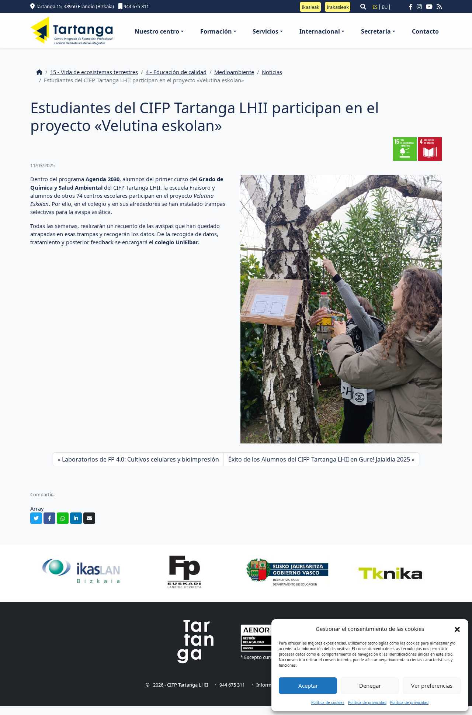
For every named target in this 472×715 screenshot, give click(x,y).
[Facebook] (49, 518)
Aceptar (308, 685)
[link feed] (439, 6)
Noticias (272, 72)
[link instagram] (421, 6)
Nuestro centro (157, 31)
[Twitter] (36, 518)
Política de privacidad (367, 702)
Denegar (370, 685)
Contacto (425, 31)
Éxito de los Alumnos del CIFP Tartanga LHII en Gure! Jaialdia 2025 (319, 459)
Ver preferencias (431, 685)
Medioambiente (234, 72)
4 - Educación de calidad (176, 72)
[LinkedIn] (76, 518)
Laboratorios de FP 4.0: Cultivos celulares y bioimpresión (140, 459)
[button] (457, 629)
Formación (216, 31)
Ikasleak (310, 6)
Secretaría (376, 31)
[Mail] (89, 518)
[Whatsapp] (63, 518)
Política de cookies (327, 702)
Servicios (265, 31)
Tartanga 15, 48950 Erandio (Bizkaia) (74, 6)
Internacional (319, 31)
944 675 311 (135, 6)
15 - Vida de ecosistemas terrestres (94, 72)
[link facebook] (412, 6)
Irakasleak (338, 6)
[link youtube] (430, 6)
